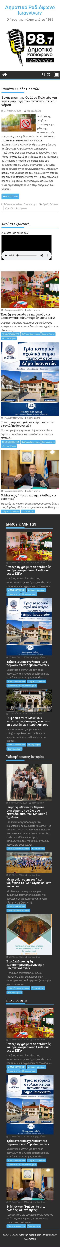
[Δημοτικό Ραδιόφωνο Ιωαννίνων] (4, 74)
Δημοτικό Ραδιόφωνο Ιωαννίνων (30, 10)
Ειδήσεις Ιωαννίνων (13, 204)
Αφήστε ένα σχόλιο (17, 208)
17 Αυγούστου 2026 (13, 417)
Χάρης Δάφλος (34, 110)
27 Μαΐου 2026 (16, 875)
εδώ (26, 232)
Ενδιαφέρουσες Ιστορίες (18, 848)
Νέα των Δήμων (9, 338)
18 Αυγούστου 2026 (13, 310)
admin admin (33, 310)
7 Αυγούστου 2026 (18, 713)
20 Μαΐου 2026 (16, 957)
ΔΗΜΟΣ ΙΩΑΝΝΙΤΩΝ (11, 334)
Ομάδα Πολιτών (50, 204)
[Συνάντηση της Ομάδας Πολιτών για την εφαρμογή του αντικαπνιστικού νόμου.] (19, 116)
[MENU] (56, 74)
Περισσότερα (10, 196)
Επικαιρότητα (30, 204)
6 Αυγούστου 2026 (18, 802)
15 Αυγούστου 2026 (13, 491)
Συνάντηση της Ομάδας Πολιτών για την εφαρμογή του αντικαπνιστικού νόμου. (29, 101)
